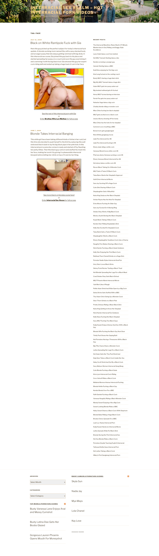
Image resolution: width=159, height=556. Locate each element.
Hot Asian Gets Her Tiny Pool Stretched (106, 354)
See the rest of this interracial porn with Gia (59, 114)
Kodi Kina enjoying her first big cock (105, 70)
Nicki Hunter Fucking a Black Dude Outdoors (108, 248)
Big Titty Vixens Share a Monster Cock (106, 346)
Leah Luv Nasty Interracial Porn (104, 423)
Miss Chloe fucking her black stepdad (106, 110)
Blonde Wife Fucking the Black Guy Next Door (109, 331)
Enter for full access (59, 119)
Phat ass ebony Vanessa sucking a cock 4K (108, 155)
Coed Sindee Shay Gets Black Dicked (106, 276)
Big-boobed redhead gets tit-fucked (105, 90)
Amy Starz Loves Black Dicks (103, 264)
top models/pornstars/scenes (44, 504)
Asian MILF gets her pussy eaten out (105, 86)
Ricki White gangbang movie (103, 135)
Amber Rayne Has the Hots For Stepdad (107, 199)
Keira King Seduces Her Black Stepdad (106, 195)
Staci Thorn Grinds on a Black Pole (105, 300)
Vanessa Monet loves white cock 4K (105, 151)
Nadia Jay (77, 491)
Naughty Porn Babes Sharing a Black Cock (108, 244)
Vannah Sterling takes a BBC (103, 66)
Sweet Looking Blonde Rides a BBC (105, 406)
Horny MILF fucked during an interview (106, 94)
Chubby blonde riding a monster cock (106, 106)
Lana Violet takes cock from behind (105, 54)
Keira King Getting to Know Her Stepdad (107, 309)
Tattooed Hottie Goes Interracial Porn (106, 447)
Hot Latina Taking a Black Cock (104, 451)
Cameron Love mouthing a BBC (104, 127)
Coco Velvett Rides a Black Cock (104, 378)
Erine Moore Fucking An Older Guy (105, 203)
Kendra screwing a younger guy (104, 62)
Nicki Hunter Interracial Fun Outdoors (106, 313)
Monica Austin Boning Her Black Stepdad (107, 216)
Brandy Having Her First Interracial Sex (106, 435)
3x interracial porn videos (75, 531)
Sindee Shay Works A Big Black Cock (106, 212)
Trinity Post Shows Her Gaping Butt (105, 335)
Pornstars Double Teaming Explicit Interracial (108, 443)
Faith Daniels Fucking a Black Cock (105, 394)
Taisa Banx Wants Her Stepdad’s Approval (107, 175)
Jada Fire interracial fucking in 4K (104, 143)
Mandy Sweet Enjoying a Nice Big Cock (106, 402)
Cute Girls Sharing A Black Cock (104, 187)
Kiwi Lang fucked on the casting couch (106, 74)
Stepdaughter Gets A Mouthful (103, 191)
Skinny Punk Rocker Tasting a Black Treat (107, 268)
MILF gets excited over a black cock (105, 115)
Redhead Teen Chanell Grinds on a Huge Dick (108, 256)
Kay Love (76, 520)
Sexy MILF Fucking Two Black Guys (105, 321)
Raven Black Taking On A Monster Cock (107, 167)
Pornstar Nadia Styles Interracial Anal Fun (107, 260)
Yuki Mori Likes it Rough (101, 284)
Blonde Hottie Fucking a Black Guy (105, 386)
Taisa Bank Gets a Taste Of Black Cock (106, 232)
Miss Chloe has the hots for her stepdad (106, 123)
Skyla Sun (77, 481)
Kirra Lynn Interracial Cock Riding (104, 374)
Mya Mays (77, 501)
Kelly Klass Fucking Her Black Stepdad (106, 317)
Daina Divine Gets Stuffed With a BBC (106, 292)
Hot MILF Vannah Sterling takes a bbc (106, 58)
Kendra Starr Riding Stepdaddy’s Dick (106, 224)
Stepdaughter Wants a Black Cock (105, 236)
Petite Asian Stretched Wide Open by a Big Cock (110, 288)
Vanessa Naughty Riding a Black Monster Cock (109, 398)
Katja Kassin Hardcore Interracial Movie (107, 427)
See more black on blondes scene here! (59, 195)
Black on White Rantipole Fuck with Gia (55, 43)
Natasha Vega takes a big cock (104, 102)
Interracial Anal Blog (81, 531)
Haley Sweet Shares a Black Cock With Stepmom (110, 410)
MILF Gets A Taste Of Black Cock (104, 171)
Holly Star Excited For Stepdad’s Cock (106, 228)
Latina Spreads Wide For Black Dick (105, 431)
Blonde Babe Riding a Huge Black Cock (106, 415)
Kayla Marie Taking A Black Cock (104, 220)
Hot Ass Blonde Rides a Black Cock (105, 439)
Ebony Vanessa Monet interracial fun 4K (107, 159)
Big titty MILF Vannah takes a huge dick (106, 82)
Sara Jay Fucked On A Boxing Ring (105, 208)
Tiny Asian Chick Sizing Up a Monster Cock (108, 296)
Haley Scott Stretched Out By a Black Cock (108, 362)
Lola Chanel (78, 510)
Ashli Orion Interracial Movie (103, 179)
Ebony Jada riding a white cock (103, 147)
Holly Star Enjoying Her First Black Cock (106, 252)
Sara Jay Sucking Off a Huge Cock (105, 183)
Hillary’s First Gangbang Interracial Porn (106, 455)
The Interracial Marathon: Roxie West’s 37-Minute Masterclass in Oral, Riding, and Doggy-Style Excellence (110, 47)
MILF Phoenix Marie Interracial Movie (106, 280)
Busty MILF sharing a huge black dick (106, 78)
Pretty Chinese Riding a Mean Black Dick (107, 305)
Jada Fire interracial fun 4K (102, 139)
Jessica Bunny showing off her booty (105, 119)
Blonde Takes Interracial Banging (51, 133)
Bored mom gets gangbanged (103, 131)
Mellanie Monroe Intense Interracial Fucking (108, 382)
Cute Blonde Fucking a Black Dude (105, 370)
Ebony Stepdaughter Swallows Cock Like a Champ (110, 240)
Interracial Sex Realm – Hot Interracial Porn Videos (67, 10)
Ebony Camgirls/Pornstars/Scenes (87, 476)
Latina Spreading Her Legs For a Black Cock (108, 350)
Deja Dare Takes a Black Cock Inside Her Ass (108, 358)
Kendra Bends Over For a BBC (103, 390)
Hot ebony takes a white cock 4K (104, 163)
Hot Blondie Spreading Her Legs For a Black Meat (110, 272)
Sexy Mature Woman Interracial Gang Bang (108, 366)
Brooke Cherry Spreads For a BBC (105, 419)
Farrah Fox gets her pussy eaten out (105, 98)
